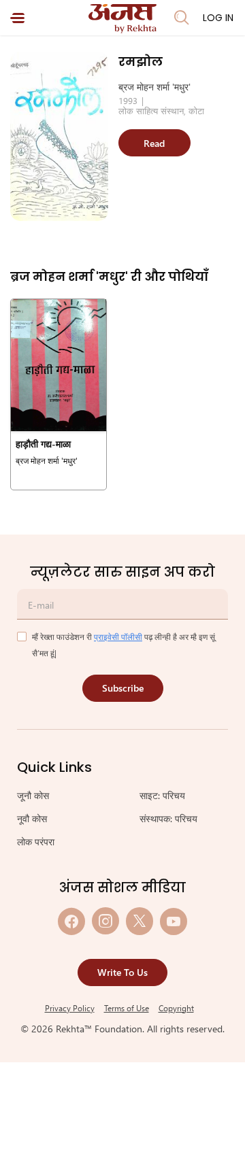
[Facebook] (71, 921)
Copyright (176, 1007)
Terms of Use (126, 1007)
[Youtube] (173, 921)
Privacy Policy (70, 1007)
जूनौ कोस (33, 795)
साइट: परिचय (162, 795)
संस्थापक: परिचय (168, 818)
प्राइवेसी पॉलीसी (118, 636)
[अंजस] (122, 18)
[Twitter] (139, 921)
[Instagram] (105, 921)
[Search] (181, 17)
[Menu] (17, 18)
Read (154, 143)
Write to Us (122, 972)
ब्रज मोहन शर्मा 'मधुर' (154, 86)
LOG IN (218, 17)
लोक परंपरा (35, 841)
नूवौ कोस (32, 818)
